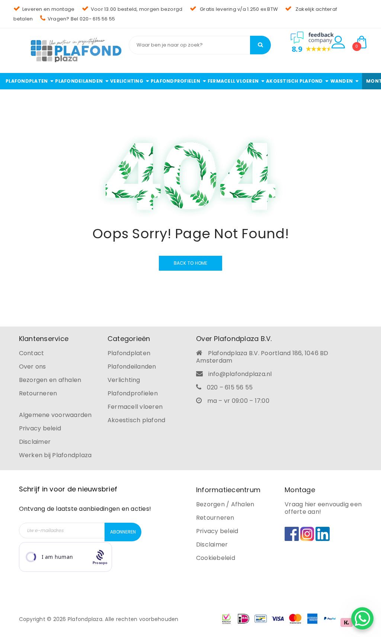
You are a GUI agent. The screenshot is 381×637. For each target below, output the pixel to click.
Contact (31, 353)
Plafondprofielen (133, 393)
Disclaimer (35, 441)
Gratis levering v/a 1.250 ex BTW (238, 9)
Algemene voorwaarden (55, 415)
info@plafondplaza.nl (240, 374)
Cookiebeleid (215, 558)
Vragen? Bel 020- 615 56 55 (81, 18)
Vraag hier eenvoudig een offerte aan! (323, 508)
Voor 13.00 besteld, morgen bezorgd (137, 9)
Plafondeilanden (132, 366)
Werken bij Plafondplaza (55, 455)
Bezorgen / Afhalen (225, 504)
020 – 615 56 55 (230, 387)
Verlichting (124, 380)
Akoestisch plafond (137, 420)
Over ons (32, 366)
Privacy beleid (40, 428)
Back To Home (191, 263)
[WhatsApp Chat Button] (362, 618)
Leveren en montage (48, 9)
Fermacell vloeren (135, 406)
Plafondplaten (129, 353)
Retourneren (38, 393)
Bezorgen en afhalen (50, 380)
